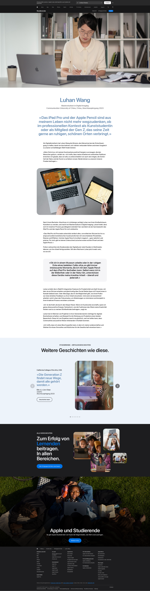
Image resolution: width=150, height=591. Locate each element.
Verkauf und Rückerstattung (77, 588)
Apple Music (54, 568)
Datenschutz (100, 557)
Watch (38, 561)
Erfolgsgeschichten (102, 10)
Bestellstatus (70, 569)
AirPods (38, 563)
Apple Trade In (70, 567)
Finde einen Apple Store (56, 583)
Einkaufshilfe (70, 571)
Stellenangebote (101, 568)
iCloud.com (54, 559)
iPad (38, 557)
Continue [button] (107, 2)
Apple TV (54, 566)
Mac (38, 555)
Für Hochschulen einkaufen (89, 562)
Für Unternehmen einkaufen (89, 555)
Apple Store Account (56, 557)
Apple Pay (39, 576)
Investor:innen (101, 572)
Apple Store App (70, 563)
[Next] (117, 386)
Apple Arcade (55, 570)
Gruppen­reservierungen (72, 559)
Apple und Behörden (87, 568)
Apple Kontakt (101, 578)
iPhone (38, 559)
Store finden (70, 553)
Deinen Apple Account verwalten (57, 554)
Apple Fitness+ (55, 572)
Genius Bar (69, 555)
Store (38, 553)
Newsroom (100, 564)
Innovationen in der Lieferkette (104, 559)
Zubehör (38, 569)
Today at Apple (70, 557)
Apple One (54, 564)
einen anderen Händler (68, 583)
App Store (54, 574)
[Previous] (32, 386)
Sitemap (96, 588)
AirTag (38, 567)
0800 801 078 (91, 583)
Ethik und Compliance (102, 574)
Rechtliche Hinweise (88, 588)
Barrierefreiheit (101, 553)
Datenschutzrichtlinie (41, 588)
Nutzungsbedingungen (64, 588)
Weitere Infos (75, 540)
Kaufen (110, 10)
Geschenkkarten (40, 571)
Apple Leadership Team (103, 566)
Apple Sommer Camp (71, 561)
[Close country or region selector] (112, 2)
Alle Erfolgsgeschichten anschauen (49, 466)
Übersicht (94, 10)
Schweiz (111, 587)
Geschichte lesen (44, 399)
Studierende (41, 11)
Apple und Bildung (86, 560)
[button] (89, 2)
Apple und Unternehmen (88, 553)
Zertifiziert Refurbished (72, 565)
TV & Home (39, 565)
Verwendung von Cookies (52, 588)
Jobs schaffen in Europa (103, 576)
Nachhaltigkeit (101, 555)
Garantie (100, 570)
